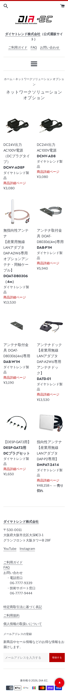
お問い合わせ (50, 47)
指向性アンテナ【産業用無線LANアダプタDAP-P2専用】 (49, 453)
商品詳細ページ (14, 183)
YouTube (9, 549)
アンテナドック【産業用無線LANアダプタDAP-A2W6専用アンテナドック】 (49, 362)
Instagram (27, 549)
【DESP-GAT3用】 (17, 447)
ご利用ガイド (17, 47)
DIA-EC (43, 680)
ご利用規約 (11, 615)
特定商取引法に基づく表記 (22, 607)
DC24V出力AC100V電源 (46, 150)
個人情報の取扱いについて (22, 624)
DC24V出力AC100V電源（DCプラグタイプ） (16, 156)
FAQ (34, 47)
